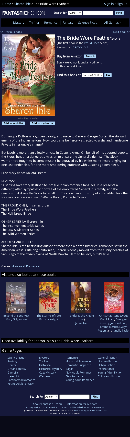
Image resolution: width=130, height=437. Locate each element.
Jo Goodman (118, 323)
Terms (63, 407)
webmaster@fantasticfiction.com (90, 410)
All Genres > (113, 22)
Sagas (69, 369)
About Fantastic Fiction (47, 404)
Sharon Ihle (79, 47)
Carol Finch (107, 319)
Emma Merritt (109, 327)
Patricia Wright (48, 319)
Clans (81, 319)
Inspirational (106, 369)
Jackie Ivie (81, 323)
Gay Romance (74, 376)
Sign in (109, 4)
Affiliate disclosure (79, 407)
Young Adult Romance (80, 380)
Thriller (34, 22)
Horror (11, 365)
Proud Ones (91, 43)
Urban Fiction (106, 365)
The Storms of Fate (49, 316)
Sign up (122, 4)
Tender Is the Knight (81, 316)
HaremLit (13, 376)
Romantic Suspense (78, 365)
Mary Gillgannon (16, 319)
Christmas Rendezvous (113, 316)
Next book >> (121, 32)
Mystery (18, 22)
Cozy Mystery (47, 372)
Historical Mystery (50, 369)
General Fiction (107, 357)
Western (44, 376)
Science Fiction (88, 22)
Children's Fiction (109, 376)
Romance (51, 22)
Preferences (98, 407)
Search (90, 56)
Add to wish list (13, 123)
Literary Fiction (107, 361)
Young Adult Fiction (110, 372)
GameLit (12, 372)
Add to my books (42, 123)
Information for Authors (82, 404)
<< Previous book (11, 32)
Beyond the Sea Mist (16, 316)
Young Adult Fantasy (20, 384)
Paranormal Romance (21, 380)
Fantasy (67, 22)
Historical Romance (25, 266)
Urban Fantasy (16, 369)
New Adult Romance (79, 372)
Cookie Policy (50, 407)
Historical (45, 365)
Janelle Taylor (121, 330)
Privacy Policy (33, 407)
